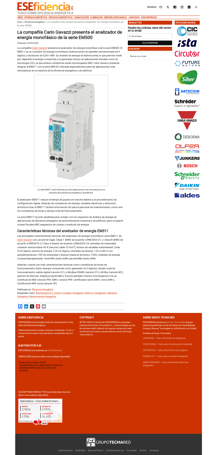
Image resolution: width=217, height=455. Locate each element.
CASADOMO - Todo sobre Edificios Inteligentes (164, 338)
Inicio (19, 22)
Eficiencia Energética (35, 22)
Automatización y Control (48, 293)
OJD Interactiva (55, 350)
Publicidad (80, 450)
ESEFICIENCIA (45, 8)
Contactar (154, 450)
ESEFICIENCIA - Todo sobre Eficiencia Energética (165, 350)
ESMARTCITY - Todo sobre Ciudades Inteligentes (165, 356)
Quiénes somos (65, 450)
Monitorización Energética (42, 296)
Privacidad (132, 450)
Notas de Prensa (95, 450)
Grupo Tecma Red (176, 322)
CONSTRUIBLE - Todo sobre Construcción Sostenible (167, 344)
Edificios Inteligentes (95, 293)
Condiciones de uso (115, 450)
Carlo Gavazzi (39, 47)
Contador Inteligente (72, 293)
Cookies (143, 450)
